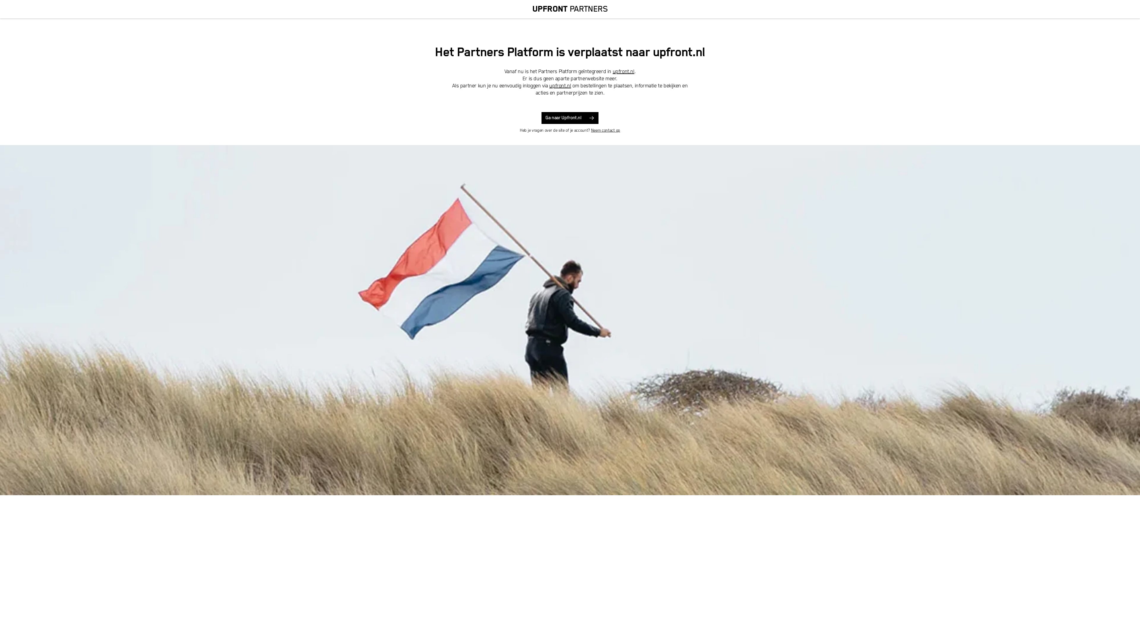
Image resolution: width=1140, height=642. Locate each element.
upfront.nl (623, 72)
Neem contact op (605, 130)
